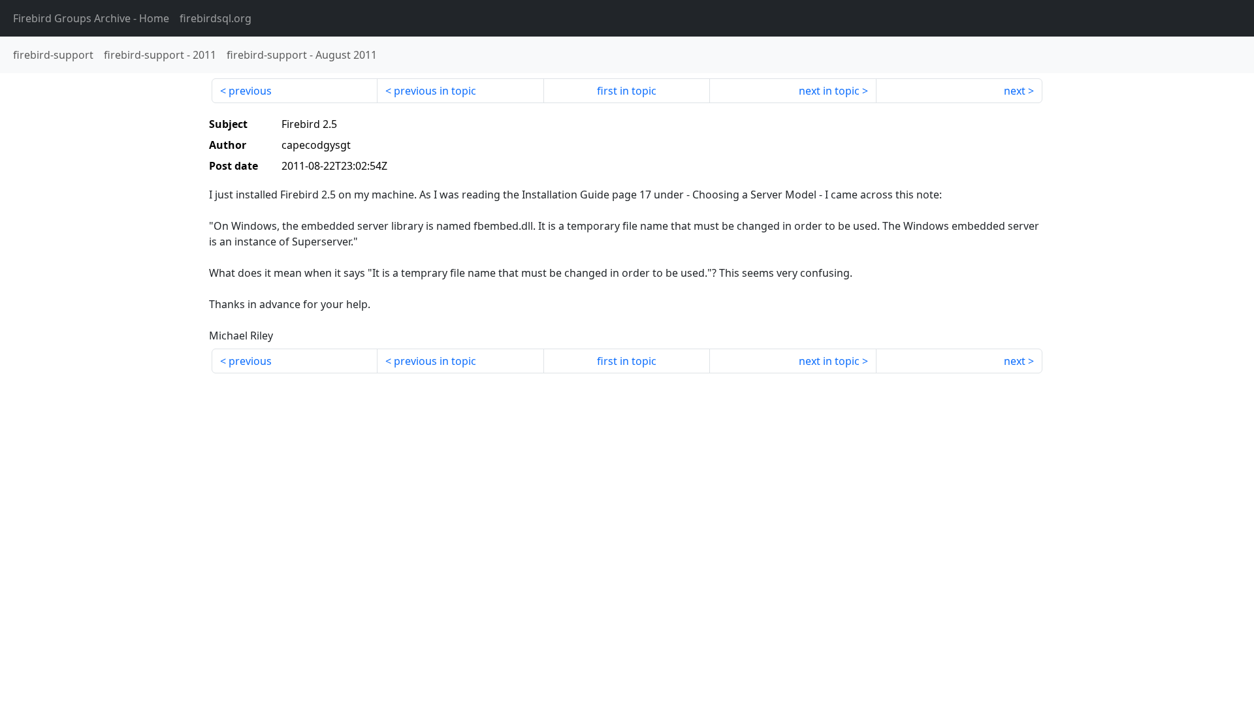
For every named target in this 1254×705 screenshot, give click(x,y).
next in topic (829, 91)
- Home (91, 18)
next (1014, 91)
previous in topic (435, 91)
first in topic (626, 91)
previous (250, 91)
